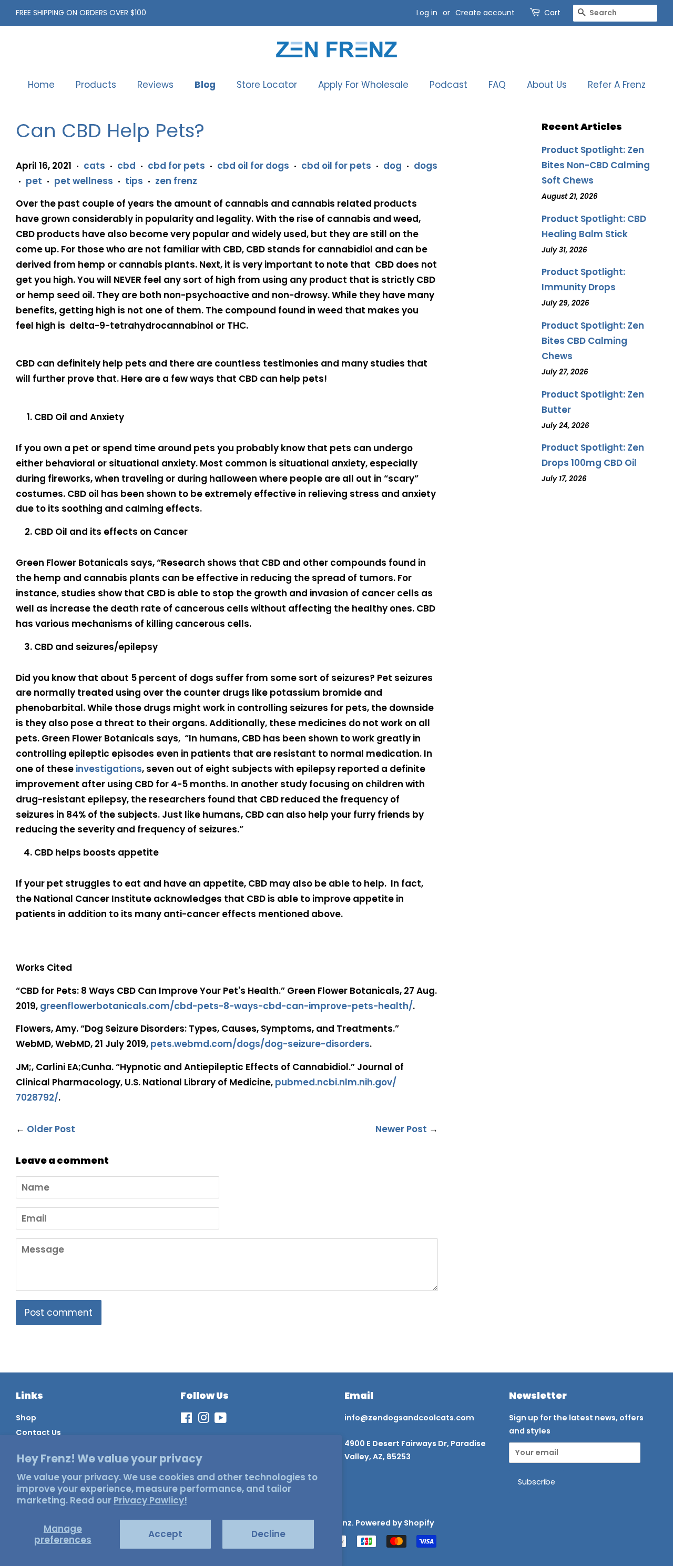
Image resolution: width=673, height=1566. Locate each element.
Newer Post (401, 1129)
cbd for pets (176, 165)
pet (34, 181)
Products (96, 84)
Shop (26, 1417)
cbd (126, 165)
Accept (165, 1534)
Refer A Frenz (617, 84)
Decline (268, 1534)
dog (392, 165)
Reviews (155, 84)
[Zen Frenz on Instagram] (203, 1420)
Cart (552, 12)
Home (41, 84)
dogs (425, 165)
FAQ (497, 84)
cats (94, 165)
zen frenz (176, 181)
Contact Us (38, 1432)
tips (134, 181)
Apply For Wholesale (363, 84)
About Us (547, 84)
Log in (426, 12)
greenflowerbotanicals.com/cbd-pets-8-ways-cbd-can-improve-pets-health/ (226, 1006)
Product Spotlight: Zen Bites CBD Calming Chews (593, 340)
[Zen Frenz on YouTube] (221, 1420)
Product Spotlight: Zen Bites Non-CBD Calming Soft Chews (596, 165)
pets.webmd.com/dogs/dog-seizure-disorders (260, 1044)
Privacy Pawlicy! (150, 1500)
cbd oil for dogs (253, 165)
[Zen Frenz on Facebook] (186, 1420)
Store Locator (267, 84)
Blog (205, 84)
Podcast (448, 84)
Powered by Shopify (394, 1523)
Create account (485, 12)
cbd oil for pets (336, 165)
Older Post (51, 1129)
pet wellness (83, 181)
